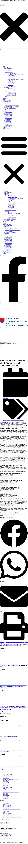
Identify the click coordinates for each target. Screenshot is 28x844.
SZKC (4, 66)
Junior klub (10, 76)
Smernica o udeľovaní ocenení (14, 89)
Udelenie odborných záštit (10, 108)
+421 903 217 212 (7, 835)
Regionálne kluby (9, 72)
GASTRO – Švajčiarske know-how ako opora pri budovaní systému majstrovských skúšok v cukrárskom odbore (13, 686)
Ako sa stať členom (12, 92)
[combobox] (6, 5)
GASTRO (5, 127)
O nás (6, 67)
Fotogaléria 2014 (8, 126)
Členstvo (7, 90)
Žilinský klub (10, 85)
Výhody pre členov (12, 93)
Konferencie (7, 103)
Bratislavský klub (11, 75)
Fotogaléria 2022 (8, 116)
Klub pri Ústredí (11, 80)
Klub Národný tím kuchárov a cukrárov (16, 79)
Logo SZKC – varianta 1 (5, 822)
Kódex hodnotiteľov (9, 107)
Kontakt (4, 129)
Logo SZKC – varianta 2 (5, 823)
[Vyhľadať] (0, 48)
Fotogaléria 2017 (8, 122)
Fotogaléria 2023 (8, 115)
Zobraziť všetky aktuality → (6, 713)
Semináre (7, 102)
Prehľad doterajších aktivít (10, 86)
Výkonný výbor (8, 68)
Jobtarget (7, 109)
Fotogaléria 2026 (8, 112)
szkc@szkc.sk (6, 836)
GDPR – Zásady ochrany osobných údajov (11, 809)
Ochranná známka (9, 96)
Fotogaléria (5, 111)
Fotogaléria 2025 (8, 113)
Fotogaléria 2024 (8, 114)
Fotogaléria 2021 (8, 118)
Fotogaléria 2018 (8, 121)
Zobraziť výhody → (12, 1)
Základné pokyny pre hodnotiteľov (12, 106)
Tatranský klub (11, 83)
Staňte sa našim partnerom (10, 95)
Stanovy (7, 69)
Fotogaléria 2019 (8, 120)
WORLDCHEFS (6, 128)
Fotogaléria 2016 (8, 124)
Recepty (4, 99)
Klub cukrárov (11, 78)
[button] (14, 160)
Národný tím (7, 70)
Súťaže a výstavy (8, 101)
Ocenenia (7, 87)
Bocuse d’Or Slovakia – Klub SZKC (15, 74)
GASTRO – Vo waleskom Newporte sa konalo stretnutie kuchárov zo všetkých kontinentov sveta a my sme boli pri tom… (14, 708)
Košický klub (10, 81)
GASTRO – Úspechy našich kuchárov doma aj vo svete (8, 736)
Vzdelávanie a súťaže (7, 100)
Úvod (1, 342)
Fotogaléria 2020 (8, 119)
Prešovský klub (11, 82)
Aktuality (4, 98)
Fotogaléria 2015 (8, 125)
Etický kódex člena (12, 94)
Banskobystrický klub (12, 73)
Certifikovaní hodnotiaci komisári (12, 105)
